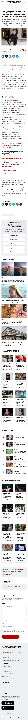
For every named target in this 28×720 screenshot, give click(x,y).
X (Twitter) (15, 252)
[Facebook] (2, 56)
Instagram (15, 239)
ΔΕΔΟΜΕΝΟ (6, 574)
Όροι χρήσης (4, 676)
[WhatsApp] (10, 56)
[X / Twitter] (6, 56)
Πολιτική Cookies (5, 671)
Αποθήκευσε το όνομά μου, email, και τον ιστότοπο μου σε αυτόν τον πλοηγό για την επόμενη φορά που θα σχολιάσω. (13, 632)
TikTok (15, 247)
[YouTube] (18, 717)
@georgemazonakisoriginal (11, 158)
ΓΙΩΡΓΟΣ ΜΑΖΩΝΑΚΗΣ (8, 215)
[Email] (17, 204)
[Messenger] (17, 56)
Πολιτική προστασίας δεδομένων (9, 673)
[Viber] (13, 56)
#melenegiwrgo (7, 166)
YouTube (15, 243)
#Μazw (11, 164)
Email (3, 623)
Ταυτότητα (4, 668)
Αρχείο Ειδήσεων (5, 666)
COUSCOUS (4, 687)
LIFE (14, 9)
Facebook (15, 235)
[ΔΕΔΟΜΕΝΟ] (14, 2)
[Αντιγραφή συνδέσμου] (20, 204)
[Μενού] (2, 2)
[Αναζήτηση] (25, 2)
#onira (16, 164)
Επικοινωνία (4, 678)
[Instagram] (6, 717)
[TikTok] (10, 717)
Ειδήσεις (20, 569)
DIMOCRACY (4, 690)
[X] (14, 717)
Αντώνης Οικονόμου (6, 49)
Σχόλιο (3, 603)
